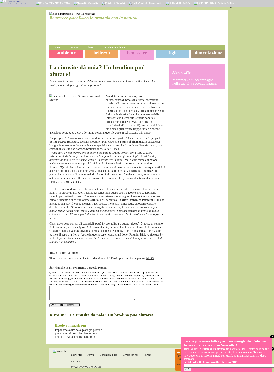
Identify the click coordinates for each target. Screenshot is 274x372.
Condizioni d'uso (108, 354)
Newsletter (76, 354)
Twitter (162, 91)
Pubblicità (76, 361)
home (57, 47)
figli (173, 52)
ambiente (66, 52)
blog (90, 47)
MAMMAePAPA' (62, 3)
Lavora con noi (130, 354)
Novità (90, 354)
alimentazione (207, 52)
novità (74, 47)
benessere (137, 52)
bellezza (101, 52)
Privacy (147, 354)
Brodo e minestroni (70, 325)
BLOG (150, 258)
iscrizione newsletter (114, 47)
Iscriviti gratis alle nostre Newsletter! (210, 345)
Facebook (158, 91)
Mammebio (92, 3)
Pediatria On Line (225, 3)
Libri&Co (185, 3)
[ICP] (3, 1)
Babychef (120, 3)
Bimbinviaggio (155, 3)
